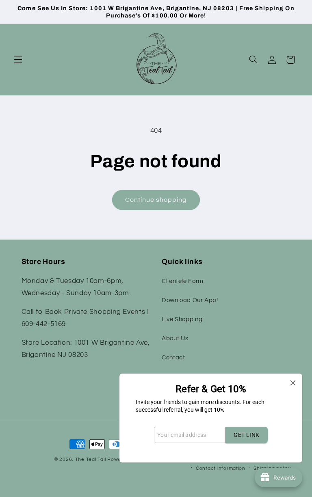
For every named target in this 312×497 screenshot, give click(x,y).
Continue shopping (156, 200)
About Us (175, 338)
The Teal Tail (90, 459)
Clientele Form (183, 281)
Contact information (220, 468)
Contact (173, 357)
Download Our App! (190, 300)
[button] (18, 59)
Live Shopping (182, 319)
